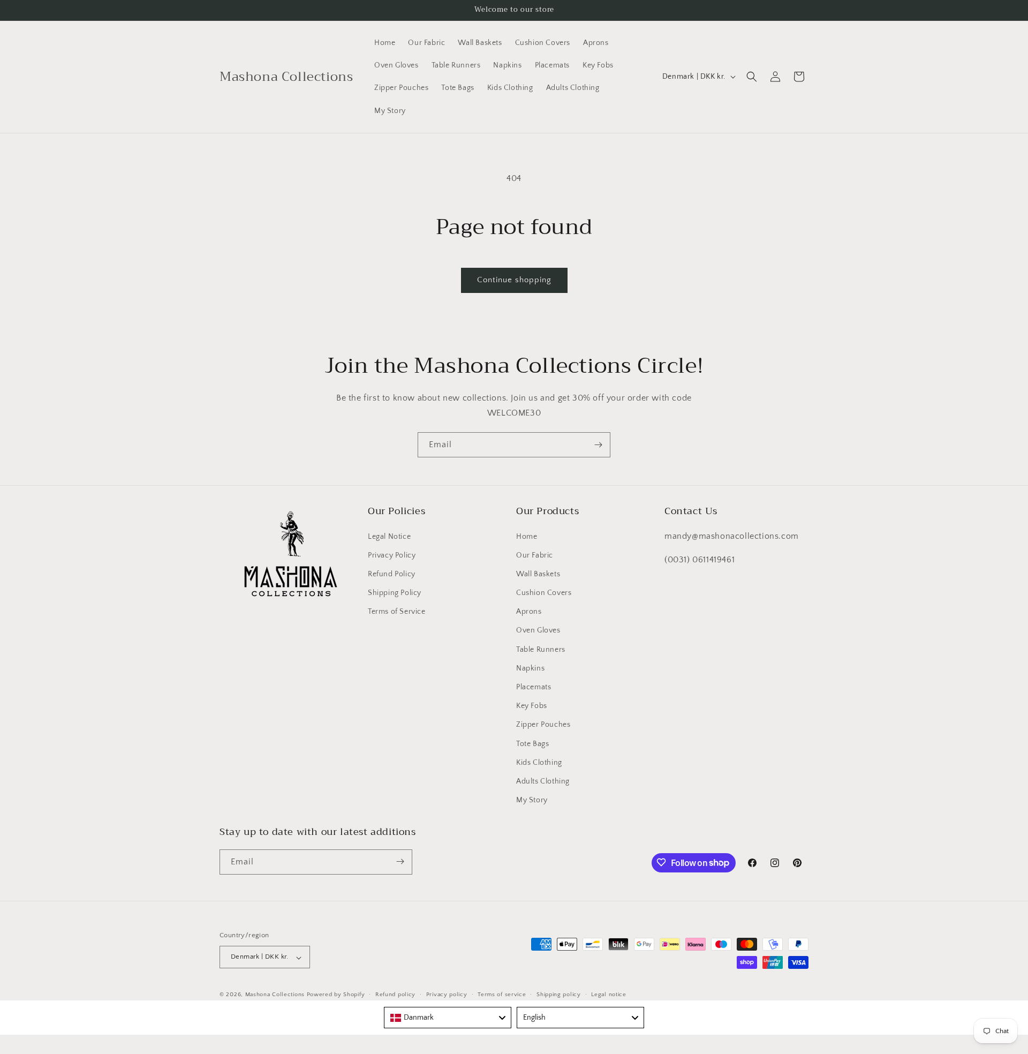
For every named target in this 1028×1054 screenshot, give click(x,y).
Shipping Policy (394, 592)
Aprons (529, 611)
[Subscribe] (598, 444)
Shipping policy (558, 994)
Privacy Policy (391, 555)
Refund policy (395, 994)
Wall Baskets (538, 573)
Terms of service (502, 994)
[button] (752, 76)
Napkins (530, 668)
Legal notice (608, 994)
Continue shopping (514, 279)
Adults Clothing (543, 781)
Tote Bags (532, 743)
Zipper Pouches (543, 724)
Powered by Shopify (336, 995)
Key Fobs (531, 706)
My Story (532, 800)
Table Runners (540, 649)
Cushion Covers (543, 592)
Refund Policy (391, 573)
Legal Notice (389, 536)
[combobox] (447, 1017)
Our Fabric (534, 555)
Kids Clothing (539, 762)
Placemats (533, 686)
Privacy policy (446, 994)
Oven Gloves (538, 630)
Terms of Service (397, 611)
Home (526, 536)
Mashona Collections (275, 995)
